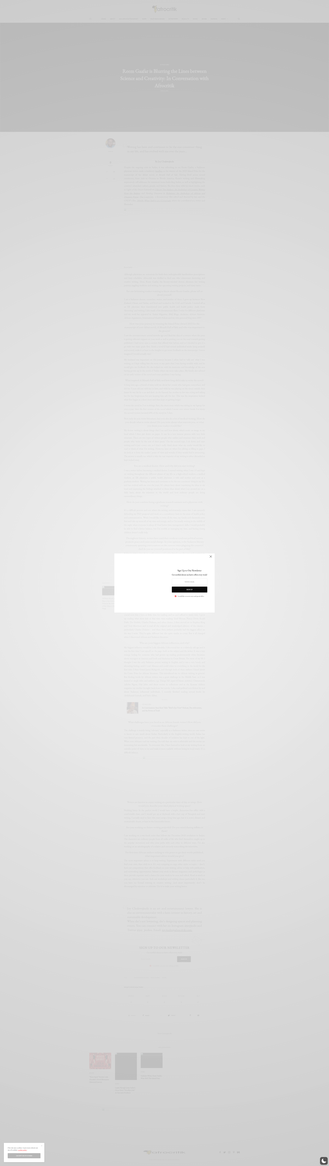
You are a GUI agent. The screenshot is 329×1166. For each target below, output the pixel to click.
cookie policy (22, 1150)
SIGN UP (189, 590)
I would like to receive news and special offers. (191, 596)
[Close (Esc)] (210, 557)
